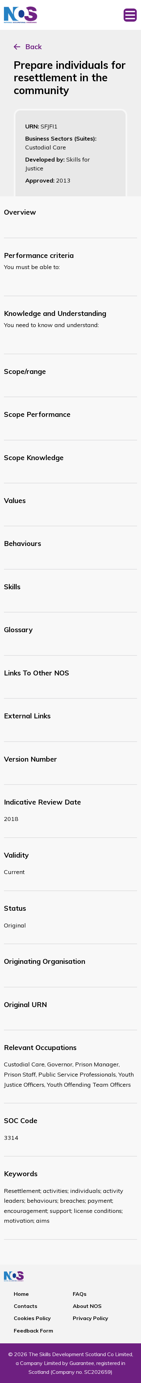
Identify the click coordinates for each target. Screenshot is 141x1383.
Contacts (25, 1306)
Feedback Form (33, 1330)
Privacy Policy (90, 1318)
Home (21, 1294)
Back (33, 46)
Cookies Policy (32, 1318)
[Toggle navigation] (130, 15)
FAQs (80, 1294)
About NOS (87, 1306)
